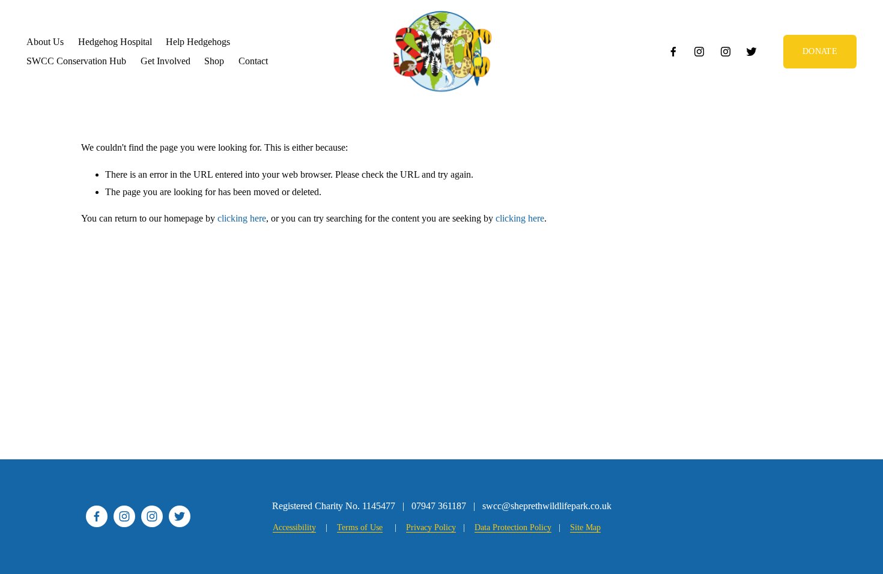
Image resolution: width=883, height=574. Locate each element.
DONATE (820, 51)
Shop (214, 61)
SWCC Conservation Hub (76, 61)
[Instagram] (699, 52)
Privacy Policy (431, 527)
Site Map (585, 527)
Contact (253, 61)
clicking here (241, 218)
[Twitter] (751, 52)
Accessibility (294, 527)
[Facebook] (673, 52)
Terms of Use (360, 527)
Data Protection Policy (513, 527)
